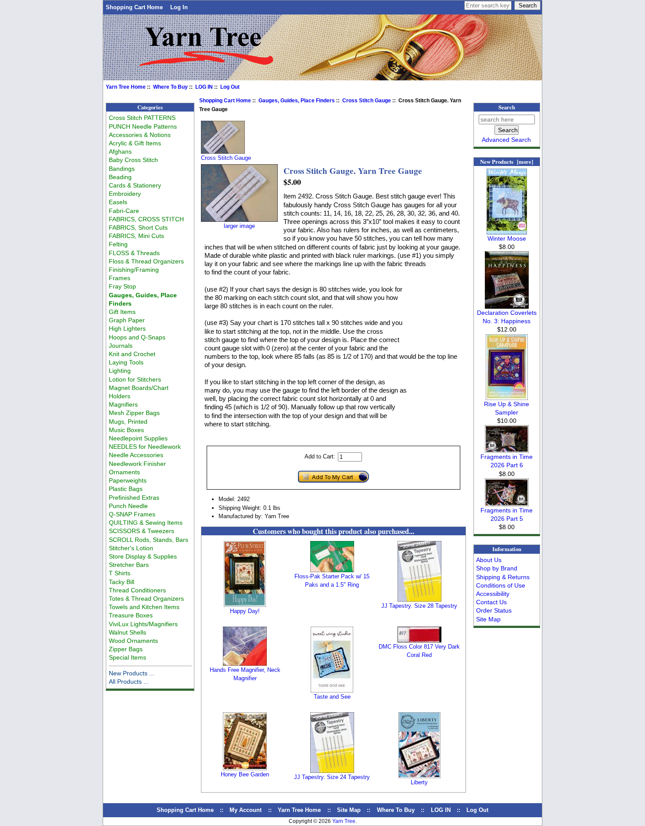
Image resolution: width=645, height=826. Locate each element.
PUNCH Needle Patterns (143, 126)
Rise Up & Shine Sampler (506, 408)
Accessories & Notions (140, 134)
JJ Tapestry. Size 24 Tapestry (332, 777)
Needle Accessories (136, 454)
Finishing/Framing (134, 269)
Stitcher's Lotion (131, 548)
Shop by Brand (496, 568)
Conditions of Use (500, 585)
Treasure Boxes (131, 615)
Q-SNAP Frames (132, 514)
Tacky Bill (121, 581)
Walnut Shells (127, 632)
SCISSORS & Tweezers (141, 530)
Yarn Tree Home (126, 87)
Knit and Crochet (132, 353)
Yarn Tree (343, 821)
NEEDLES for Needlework (145, 446)
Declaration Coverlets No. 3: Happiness (507, 317)
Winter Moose (506, 238)
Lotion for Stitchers (135, 379)
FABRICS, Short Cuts (138, 227)
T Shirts (119, 573)
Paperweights (128, 480)
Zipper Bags (126, 649)
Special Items (127, 657)
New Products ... (131, 673)
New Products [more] (506, 162)
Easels (118, 202)
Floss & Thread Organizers (146, 261)
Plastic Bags (126, 488)
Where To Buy (170, 87)
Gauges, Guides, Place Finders (296, 100)
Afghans (120, 151)
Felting (118, 244)
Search (506, 107)
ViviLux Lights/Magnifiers (143, 624)
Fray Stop (122, 286)
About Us (489, 559)
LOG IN (204, 87)
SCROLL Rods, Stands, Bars (148, 539)
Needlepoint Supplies (138, 438)
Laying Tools (126, 362)
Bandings (122, 168)
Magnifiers (123, 404)
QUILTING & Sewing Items (146, 522)
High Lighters (127, 328)
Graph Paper (127, 320)
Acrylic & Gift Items (135, 143)
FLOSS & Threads (134, 252)
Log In (179, 7)
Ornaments (124, 472)
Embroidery (125, 193)
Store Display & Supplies (143, 556)
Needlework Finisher (137, 463)
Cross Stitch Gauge (366, 100)
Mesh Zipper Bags (134, 412)
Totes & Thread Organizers (146, 598)
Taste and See (332, 696)
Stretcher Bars (129, 564)
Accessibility (492, 593)
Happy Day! (245, 611)
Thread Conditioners (137, 590)
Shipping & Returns (503, 577)
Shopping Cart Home (134, 7)
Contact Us (491, 602)
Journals (121, 345)
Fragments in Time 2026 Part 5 (506, 514)
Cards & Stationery (135, 185)
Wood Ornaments (133, 640)
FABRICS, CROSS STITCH (146, 219)
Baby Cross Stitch (133, 159)
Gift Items (122, 311)
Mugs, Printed (128, 421)
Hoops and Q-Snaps (137, 337)
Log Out (230, 87)
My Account (245, 810)
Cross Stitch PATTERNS (142, 117)
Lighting (120, 370)
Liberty (419, 782)
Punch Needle (128, 505)
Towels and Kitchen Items (144, 606)
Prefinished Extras (134, 497)
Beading (120, 176)
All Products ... (129, 681)
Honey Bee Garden (245, 774)
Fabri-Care (124, 210)
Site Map (488, 619)
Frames (119, 277)
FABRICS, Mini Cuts (136, 235)
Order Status (494, 610)
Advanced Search (506, 139)
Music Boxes (126, 429)
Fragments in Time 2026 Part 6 (506, 461)
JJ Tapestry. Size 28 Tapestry (419, 605)
